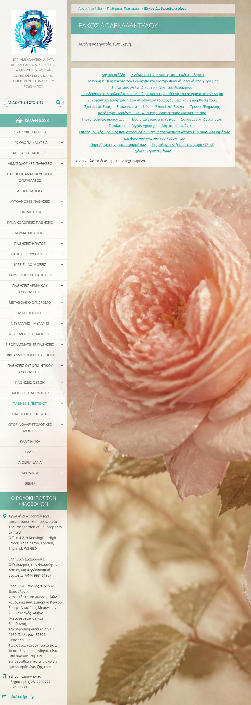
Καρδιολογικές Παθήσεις (29, 275)
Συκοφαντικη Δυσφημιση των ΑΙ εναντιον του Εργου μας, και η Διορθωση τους (152, 100)
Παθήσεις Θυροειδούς (30, 254)
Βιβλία (30, 483)
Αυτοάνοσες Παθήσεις (30, 201)
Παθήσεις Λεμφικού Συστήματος (30, 288)
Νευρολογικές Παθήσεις (30, 334)
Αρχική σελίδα (90, 8)
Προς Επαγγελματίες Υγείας (152, 119)
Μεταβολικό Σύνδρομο (30, 302)
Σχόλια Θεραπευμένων (152, 151)
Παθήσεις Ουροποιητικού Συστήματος (30, 368)
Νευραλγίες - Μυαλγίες (30, 323)
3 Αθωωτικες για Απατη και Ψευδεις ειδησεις (168, 74)
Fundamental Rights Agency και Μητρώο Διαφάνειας (152, 125)
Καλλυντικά (30, 441)
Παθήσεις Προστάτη (30, 414)
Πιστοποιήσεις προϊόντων (103, 119)
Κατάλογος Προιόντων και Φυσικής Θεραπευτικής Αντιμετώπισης (152, 113)
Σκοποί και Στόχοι (169, 106)
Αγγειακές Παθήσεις (30, 153)
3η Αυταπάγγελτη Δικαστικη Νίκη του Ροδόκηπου (152, 87)
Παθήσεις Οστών (30, 382)
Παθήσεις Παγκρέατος (30, 393)
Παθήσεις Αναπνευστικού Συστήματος (30, 177)
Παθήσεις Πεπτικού (30, 403)
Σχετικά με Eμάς (97, 106)
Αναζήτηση (59, 102)
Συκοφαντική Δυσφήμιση (201, 119)
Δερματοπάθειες (30, 233)
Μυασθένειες (30, 313)
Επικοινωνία (127, 106)
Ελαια (30, 451)
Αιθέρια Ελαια (30, 462)
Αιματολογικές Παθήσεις (30, 163)
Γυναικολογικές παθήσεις (30, 222)
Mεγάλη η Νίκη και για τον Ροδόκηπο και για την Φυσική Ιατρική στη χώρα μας (153, 81)
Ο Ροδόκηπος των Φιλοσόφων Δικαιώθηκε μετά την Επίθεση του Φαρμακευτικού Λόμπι (152, 93)
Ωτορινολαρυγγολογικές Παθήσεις (30, 427)
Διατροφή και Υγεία (30, 132)
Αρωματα (30, 472)
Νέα (146, 106)
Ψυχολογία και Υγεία (30, 142)
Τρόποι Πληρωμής (205, 106)
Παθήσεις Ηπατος (30, 243)
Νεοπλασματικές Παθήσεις (30, 344)
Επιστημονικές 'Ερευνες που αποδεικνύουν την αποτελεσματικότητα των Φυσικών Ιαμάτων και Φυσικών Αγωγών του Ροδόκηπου (154, 135)
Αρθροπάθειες (30, 191)
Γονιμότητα (30, 212)
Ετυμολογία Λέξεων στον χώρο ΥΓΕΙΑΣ (183, 144)
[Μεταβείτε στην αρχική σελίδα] (33, 28)
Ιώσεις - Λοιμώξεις (30, 264)
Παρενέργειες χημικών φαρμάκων (118, 144)
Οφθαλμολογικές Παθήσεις (30, 355)
